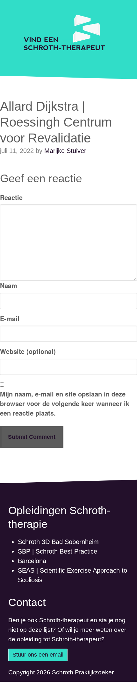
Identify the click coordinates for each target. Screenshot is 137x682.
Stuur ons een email (37, 654)
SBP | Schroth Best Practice (57, 551)
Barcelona (32, 560)
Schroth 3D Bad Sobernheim (58, 541)
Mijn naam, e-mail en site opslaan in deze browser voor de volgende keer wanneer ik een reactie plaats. (64, 403)
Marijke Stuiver (65, 150)
